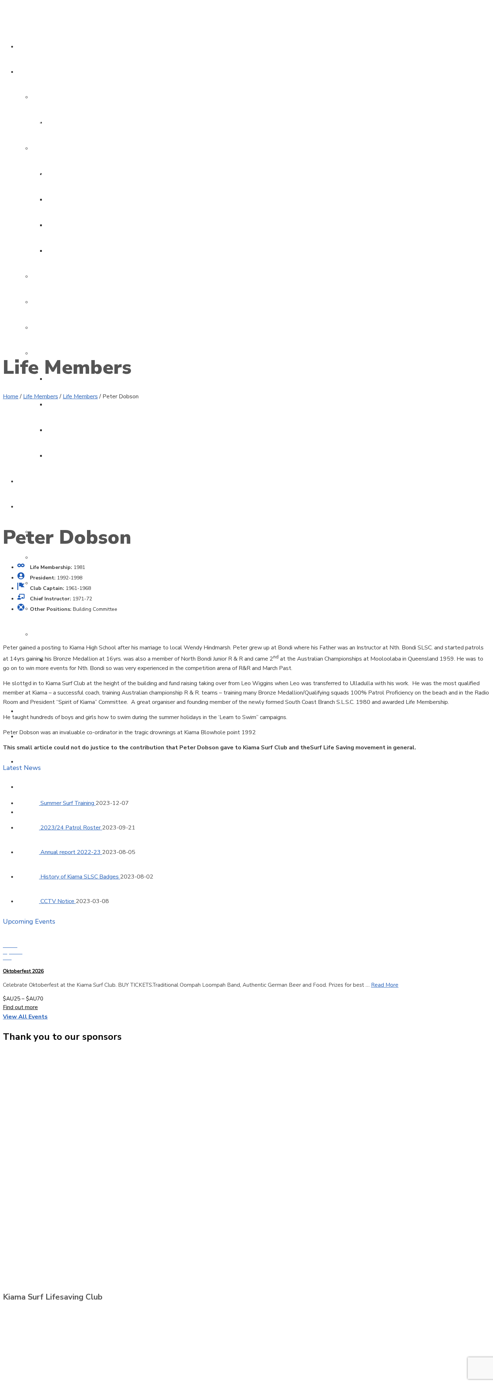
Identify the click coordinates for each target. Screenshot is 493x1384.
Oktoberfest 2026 (23, 971)
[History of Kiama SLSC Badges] (28, 877)
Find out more (20, 1007)
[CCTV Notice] (28, 901)
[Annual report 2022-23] (28, 852)
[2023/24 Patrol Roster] (28, 828)
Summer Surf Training (68, 803)
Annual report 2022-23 (71, 852)
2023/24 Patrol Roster (71, 828)
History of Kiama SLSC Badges (80, 877)
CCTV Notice (58, 901)
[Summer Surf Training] (28, 803)
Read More (384, 985)
